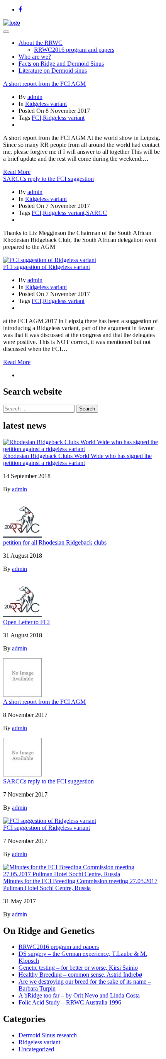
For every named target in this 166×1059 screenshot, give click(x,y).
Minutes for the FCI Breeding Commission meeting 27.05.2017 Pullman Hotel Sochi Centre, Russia (80, 884)
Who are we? (35, 56)
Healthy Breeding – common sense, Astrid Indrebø (80, 974)
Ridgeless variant (46, 103)
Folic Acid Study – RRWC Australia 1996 (70, 1002)
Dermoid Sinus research (48, 1035)
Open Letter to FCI (26, 622)
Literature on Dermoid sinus (53, 70)
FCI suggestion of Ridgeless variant (46, 267)
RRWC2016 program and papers (74, 49)
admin (34, 97)
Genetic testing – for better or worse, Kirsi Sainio (78, 967)
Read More (16, 172)
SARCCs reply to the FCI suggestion (48, 178)
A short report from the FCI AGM (44, 83)
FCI (36, 117)
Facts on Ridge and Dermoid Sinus (61, 63)
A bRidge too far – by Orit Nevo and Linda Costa (79, 995)
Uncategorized (36, 1049)
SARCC (96, 212)
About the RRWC (41, 42)
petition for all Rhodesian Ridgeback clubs (55, 542)
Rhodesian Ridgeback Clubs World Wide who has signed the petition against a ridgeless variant (77, 459)
